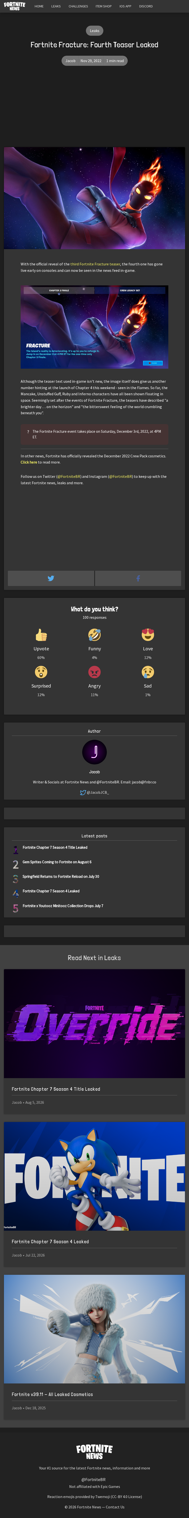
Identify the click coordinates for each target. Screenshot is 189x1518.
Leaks (56, 6)
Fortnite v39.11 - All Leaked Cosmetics (52, 1394)
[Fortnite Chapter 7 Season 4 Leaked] (94, 1176)
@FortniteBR (69, 476)
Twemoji (102, 1496)
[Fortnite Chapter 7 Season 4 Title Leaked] (94, 1023)
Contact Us (115, 1506)
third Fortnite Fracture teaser (95, 263)
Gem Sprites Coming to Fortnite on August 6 (57, 862)
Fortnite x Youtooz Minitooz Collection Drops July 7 (63, 905)
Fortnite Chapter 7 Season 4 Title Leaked (55, 847)
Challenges (78, 6)
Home (39, 6)
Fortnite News (89, 1506)
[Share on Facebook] (138, 578)
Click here (29, 462)
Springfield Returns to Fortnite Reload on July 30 (61, 876)
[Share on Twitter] (51, 578)
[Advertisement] (94, 110)
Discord (146, 6)
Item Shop (104, 6)
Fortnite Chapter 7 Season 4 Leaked (51, 891)
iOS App (125, 6)
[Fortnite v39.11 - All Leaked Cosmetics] (94, 1329)
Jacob (70, 60)
